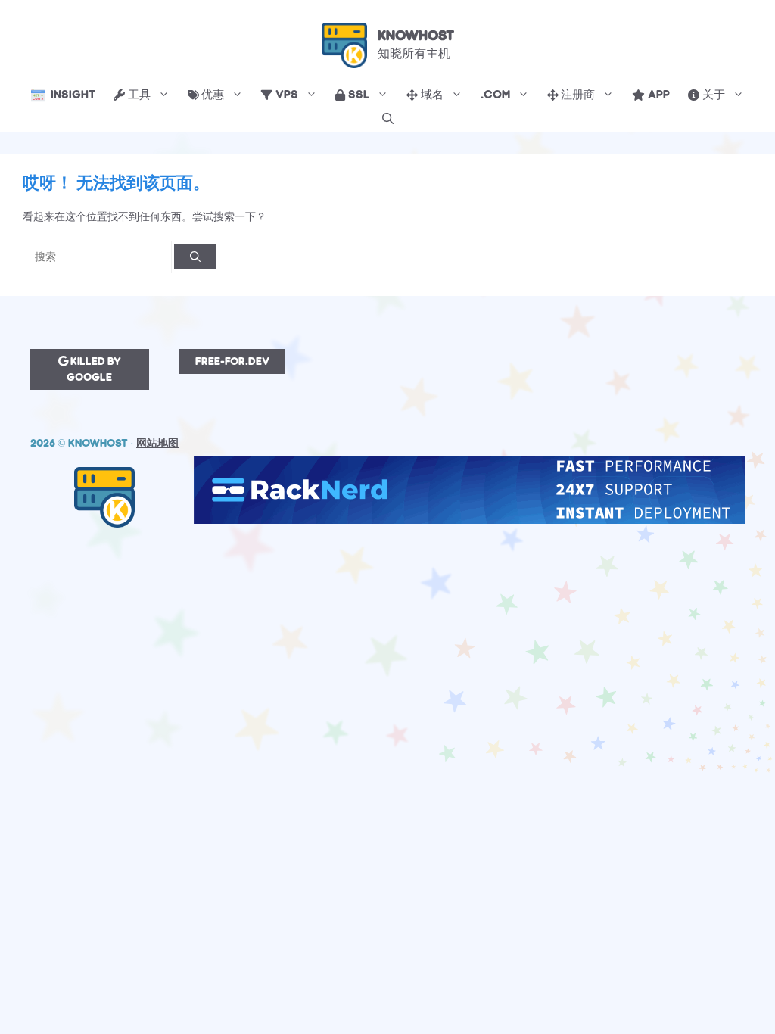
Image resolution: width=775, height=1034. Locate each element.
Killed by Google (94, 369)
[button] (388, 119)
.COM (495, 95)
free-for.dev (232, 361)
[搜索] (195, 256)
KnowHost (416, 35)
